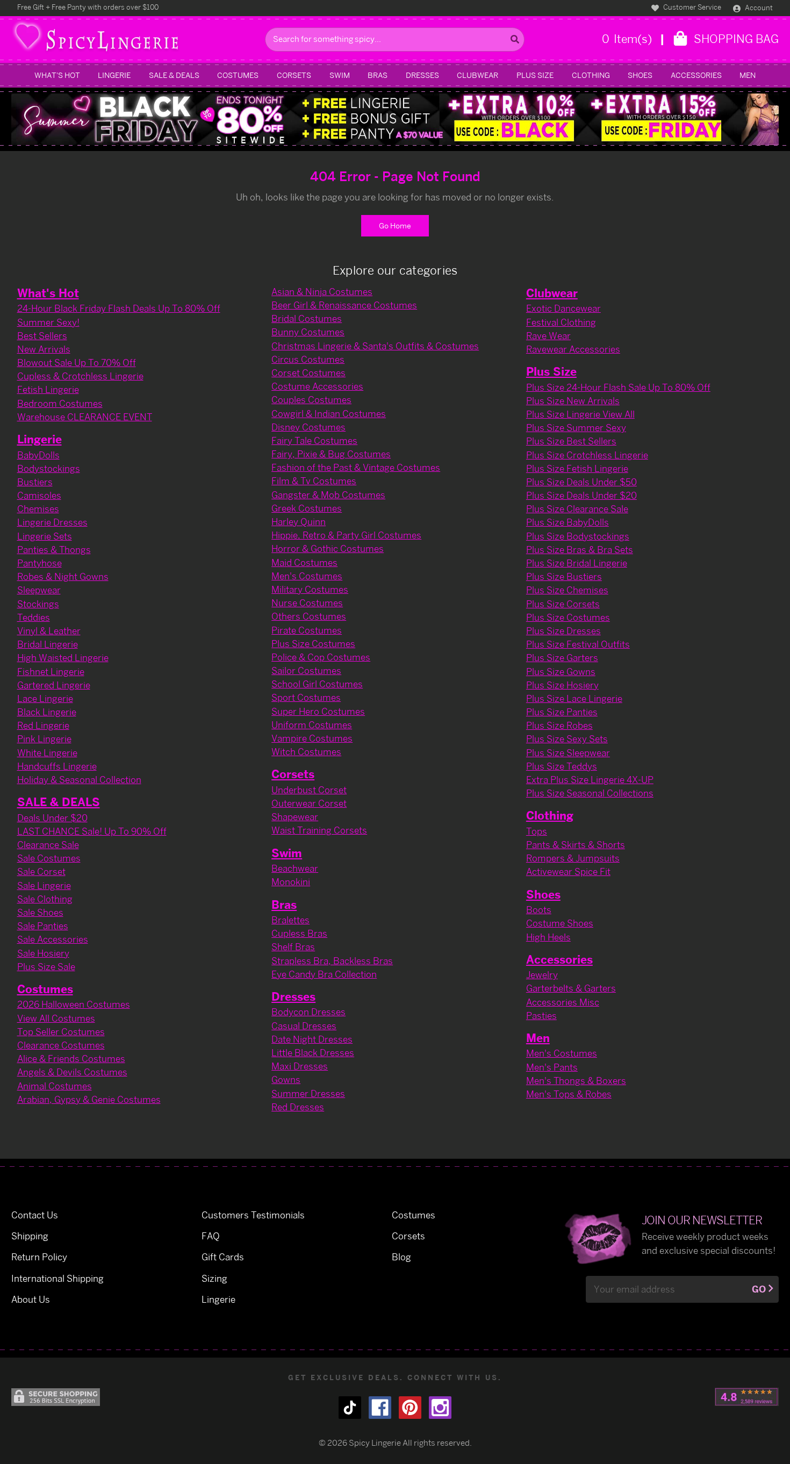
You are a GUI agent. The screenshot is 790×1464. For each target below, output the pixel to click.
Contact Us (34, 1215)
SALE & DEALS (174, 75)
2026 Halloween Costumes (73, 1004)
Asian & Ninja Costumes (321, 291)
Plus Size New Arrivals (573, 400)
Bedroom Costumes (60, 403)
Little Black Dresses (312, 1052)
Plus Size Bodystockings (577, 536)
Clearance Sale (48, 844)
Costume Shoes (559, 923)
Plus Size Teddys (561, 766)
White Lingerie (47, 752)
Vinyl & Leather (49, 630)
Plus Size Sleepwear (568, 752)
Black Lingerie (46, 711)
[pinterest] (410, 1407)
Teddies (33, 617)
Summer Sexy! (48, 322)
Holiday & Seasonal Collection (79, 779)
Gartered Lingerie (53, 685)
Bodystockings (48, 468)
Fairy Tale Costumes (314, 440)
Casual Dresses (303, 1025)
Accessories (696, 75)
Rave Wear (548, 335)
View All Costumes (56, 1018)
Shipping (29, 1235)
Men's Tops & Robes (569, 1094)
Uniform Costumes (311, 724)
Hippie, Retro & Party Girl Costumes (346, 535)
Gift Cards (223, 1256)
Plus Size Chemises (567, 589)
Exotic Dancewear (563, 308)
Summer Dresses (308, 1093)
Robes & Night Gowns (63, 576)
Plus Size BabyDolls (567, 522)
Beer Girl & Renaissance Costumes (344, 305)
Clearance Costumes (61, 1045)
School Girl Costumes (317, 684)
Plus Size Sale (46, 966)
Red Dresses (297, 1107)
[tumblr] (350, 1407)
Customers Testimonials (253, 1215)
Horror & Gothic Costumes (327, 548)
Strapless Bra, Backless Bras (332, 960)
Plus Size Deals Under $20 (581, 495)
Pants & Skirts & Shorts (575, 844)
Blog (401, 1256)
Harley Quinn (298, 521)
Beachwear (294, 868)
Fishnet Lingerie (50, 671)
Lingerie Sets (44, 536)
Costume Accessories (317, 386)
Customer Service (691, 7)
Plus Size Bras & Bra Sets (579, 549)
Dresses (422, 75)
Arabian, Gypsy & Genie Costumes (89, 1099)
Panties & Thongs (54, 549)
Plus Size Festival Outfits (578, 644)
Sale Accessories (52, 939)
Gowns (285, 1079)
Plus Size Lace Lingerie (574, 698)
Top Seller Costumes (61, 1031)
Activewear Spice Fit (568, 871)
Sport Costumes (306, 697)
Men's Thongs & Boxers (576, 1080)
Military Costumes (309, 589)
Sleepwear (39, 589)
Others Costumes (308, 616)
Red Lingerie (43, 725)
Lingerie (114, 75)
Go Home (395, 225)
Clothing (591, 75)
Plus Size (535, 75)
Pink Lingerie (44, 738)
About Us (30, 1299)
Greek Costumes (306, 508)
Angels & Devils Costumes (72, 1072)
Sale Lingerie (44, 885)
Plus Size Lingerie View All (580, 414)
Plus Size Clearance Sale (577, 508)
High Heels (548, 937)
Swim (339, 75)
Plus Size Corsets (563, 603)
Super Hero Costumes (318, 711)
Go (759, 1289)
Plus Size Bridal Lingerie (576, 563)
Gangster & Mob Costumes (328, 494)
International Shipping (57, 1278)
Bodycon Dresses (308, 1011)
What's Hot (57, 75)
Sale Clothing (45, 899)
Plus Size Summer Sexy (576, 427)
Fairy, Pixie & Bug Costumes (331, 454)
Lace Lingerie (45, 698)
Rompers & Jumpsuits (573, 858)
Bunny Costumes (307, 332)
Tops (536, 831)
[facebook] (380, 1407)
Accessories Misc (562, 1002)
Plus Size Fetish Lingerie (577, 468)
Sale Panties (42, 925)
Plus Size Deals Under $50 (581, 481)
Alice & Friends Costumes (71, 1058)
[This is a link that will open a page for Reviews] (747, 1397)
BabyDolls (38, 455)
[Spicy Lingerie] (135, 39)
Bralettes (290, 919)
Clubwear (477, 75)
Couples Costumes (311, 399)
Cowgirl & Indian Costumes (328, 413)
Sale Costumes (49, 858)
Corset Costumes (308, 372)
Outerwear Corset (309, 803)
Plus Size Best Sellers (571, 441)
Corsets (294, 75)
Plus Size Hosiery (562, 685)
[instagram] (440, 1407)
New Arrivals (43, 349)
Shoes (640, 75)
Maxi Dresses (299, 1066)
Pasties (541, 1015)
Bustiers (35, 481)
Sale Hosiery (43, 953)
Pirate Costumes (306, 630)
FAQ (211, 1235)
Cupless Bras (299, 933)
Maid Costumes (304, 562)
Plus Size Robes (559, 725)
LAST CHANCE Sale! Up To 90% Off (92, 831)
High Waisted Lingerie (63, 657)
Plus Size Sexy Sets (567, 738)
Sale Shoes (40, 912)
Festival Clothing (561, 322)
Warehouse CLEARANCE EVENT (84, 416)
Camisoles (39, 495)
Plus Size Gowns (560, 671)
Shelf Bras (293, 946)
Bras (377, 75)
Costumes (237, 75)
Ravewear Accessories (573, 349)
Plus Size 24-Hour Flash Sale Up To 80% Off (618, 387)
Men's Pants (552, 1067)
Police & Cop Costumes (320, 657)
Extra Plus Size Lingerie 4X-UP (589, 779)
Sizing (214, 1278)
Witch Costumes (306, 751)
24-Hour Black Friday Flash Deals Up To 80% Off (118, 308)
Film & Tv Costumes (313, 480)
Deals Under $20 (52, 817)
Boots (538, 909)
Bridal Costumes (306, 318)
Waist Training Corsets (319, 830)
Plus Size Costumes (313, 643)
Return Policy (39, 1256)
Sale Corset (41, 871)
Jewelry (542, 974)
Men (747, 75)
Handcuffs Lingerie (57, 766)
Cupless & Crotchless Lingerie (80, 376)
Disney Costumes (308, 427)
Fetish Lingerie (48, 389)
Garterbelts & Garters (571, 988)
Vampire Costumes (312, 738)
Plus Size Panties (562, 711)
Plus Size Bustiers (564, 576)
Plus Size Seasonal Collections (589, 793)
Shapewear (294, 816)
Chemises (38, 508)
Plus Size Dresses (563, 630)
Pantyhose (39, 563)
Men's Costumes (306, 576)
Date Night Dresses (312, 1039)
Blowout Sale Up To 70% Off (76, 362)
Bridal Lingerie (47, 644)
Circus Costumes (307, 359)
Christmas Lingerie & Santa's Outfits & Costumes (375, 345)
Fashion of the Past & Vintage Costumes (355, 467)
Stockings (38, 603)
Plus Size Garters (562, 657)
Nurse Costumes (307, 602)
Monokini (290, 881)
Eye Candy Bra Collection (324, 974)
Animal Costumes (54, 1086)
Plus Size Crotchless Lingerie (587, 455)
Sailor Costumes (306, 670)
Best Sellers (42, 335)
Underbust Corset (309, 789)
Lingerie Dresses (52, 522)
